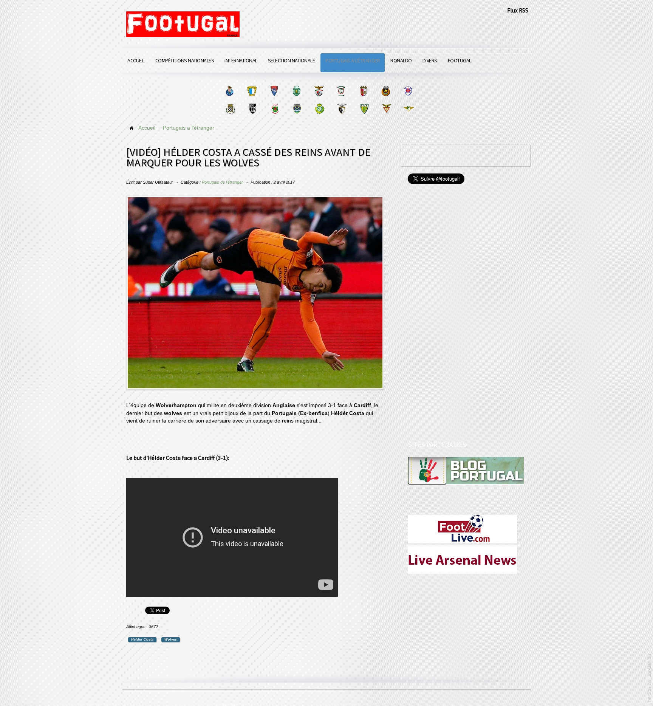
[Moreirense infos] (408, 109)
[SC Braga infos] (363, 91)
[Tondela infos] (364, 109)
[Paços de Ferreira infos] (275, 109)
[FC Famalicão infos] (252, 91)
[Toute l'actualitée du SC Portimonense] (342, 109)
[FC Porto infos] (229, 91)
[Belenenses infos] (408, 91)
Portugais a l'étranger (352, 60)
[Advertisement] (464, 313)
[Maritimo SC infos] (341, 91)
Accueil (136, 60)
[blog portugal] (466, 471)
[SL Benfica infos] (319, 91)
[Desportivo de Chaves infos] (297, 109)
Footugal (459, 60)
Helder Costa (142, 639)
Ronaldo (401, 60)
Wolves (170, 639)
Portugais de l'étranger (222, 182)
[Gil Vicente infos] (274, 91)
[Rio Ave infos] (385, 91)
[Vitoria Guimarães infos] (252, 109)
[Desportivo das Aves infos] (386, 109)
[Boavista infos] (230, 109)
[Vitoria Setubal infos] (319, 109)
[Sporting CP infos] (296, 91)
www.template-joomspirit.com (649, 677)
